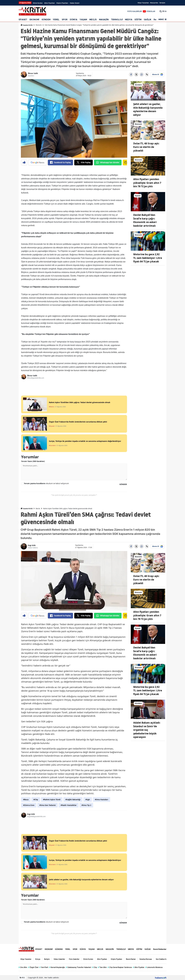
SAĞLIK (147, 20)
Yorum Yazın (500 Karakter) (33, 461)
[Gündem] (148, 90)
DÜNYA (73, 20)
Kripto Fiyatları (62, 3)
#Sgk (87, 799)
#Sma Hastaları (101, 799)
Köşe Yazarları (143, 3)
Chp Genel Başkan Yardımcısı (120, 967)
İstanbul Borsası (146, 959)
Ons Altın (23, 967)
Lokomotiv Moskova (153, 967)
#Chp (35, 799)
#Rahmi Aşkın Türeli (51, 799)
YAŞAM (83, 20)
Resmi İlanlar (131, 959)
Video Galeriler (59, 959)
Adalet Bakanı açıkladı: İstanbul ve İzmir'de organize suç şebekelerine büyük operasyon (146, 730)
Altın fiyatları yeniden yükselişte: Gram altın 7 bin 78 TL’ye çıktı (147, 183)
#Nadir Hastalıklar (69, 805)
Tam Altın (102, 967)
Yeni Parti (43, 967)
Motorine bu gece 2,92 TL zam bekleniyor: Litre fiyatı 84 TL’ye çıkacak (147, 258)
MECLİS (93, 20)
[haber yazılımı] (160, 977)
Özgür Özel (33, 967)
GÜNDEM (46, 20)
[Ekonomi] (148, 129)
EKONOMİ (34, 20)
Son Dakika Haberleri (164, 959)
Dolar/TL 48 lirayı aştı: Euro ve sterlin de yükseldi (146, 147)
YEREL (56, 20)
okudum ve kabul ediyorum (46, 483)
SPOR (64, 20)
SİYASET (23, 20)
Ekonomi (39, 25)
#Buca (25, 799)
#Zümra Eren (28, 805)
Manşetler (154, 3)
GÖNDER (123, 484)
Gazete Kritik (28, 25)
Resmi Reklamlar (159, 949)
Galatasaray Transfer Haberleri (78, 967)
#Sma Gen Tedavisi (47, 805)
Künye (37, 959)
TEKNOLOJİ (117, 20)
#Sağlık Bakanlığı (72, 799)
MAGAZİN (104, 20)
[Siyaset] (148, 201)
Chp (94, 967)
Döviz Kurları (38, 3)
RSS (23, 977)
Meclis (38, 508)
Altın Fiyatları (49, 3)
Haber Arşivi (74, 3)
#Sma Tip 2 (86, 805)
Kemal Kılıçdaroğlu (57, 967)
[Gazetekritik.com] (26, 949)
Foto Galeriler (74, 959)
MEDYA (128, 20)
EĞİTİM (138, 20)
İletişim (162, 3)
